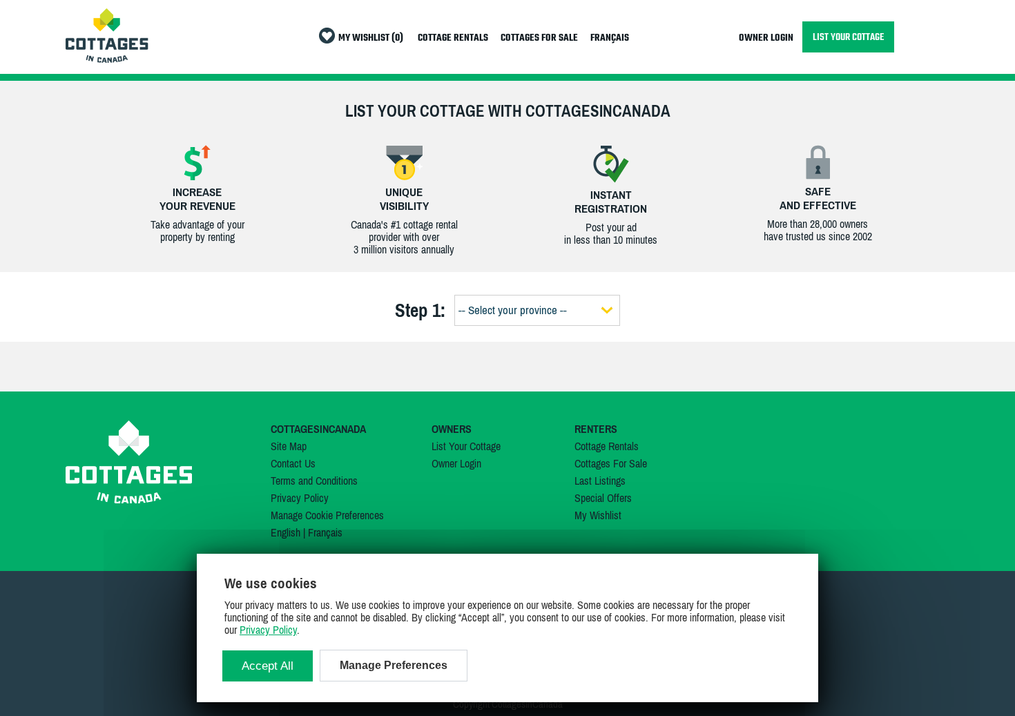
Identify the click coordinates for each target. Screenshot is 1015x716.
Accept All (267, 666)
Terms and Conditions (314, 480)
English (285, 532)
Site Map (289, 446)
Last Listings (600, 480)
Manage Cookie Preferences (327, 515)
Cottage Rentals (606, 446)
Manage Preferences (393, 665)
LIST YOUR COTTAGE (848, 37)
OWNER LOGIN (766, 38)
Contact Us (293, 463)
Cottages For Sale (610, 463)
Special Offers (603, 498)
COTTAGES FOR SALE (539, 38)
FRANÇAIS (609, 38)
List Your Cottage (466, 446)
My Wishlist (597, 515)
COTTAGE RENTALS (453, 38)
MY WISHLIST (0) (370, 38)
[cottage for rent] (107, 58)
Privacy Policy (300, 498)
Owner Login (456, 463)
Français (325, 532)
